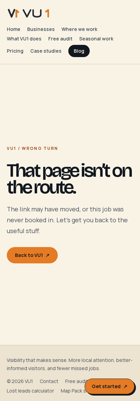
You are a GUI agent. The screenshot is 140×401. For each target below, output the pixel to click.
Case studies (46, 51)
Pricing (15, 51)
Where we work (79, 29)
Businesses (41, 29)
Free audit (60, 38)
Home (13, 29)
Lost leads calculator (30, 390)
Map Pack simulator (82, 390)
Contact (49, 381)
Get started (109, 386)
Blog (79, 51)
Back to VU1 (32, 255)
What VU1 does (24, 38)
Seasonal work (96, 38)
